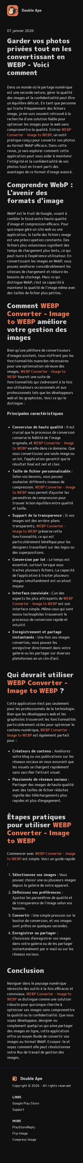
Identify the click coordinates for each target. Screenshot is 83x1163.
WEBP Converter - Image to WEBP (39, 132)
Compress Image (24, 1139)
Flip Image (20, 1133)
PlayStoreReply (23, 1127)
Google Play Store (25, 1103)
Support (18, 1109)
